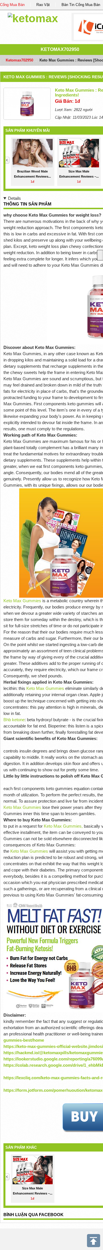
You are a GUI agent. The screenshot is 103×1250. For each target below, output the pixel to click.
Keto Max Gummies (22, 600)
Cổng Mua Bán (12, 5)
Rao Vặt (43, 5)
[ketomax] (33, 17)
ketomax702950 (60, 49)
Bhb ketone (14, 719)
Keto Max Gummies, (63, 826)
